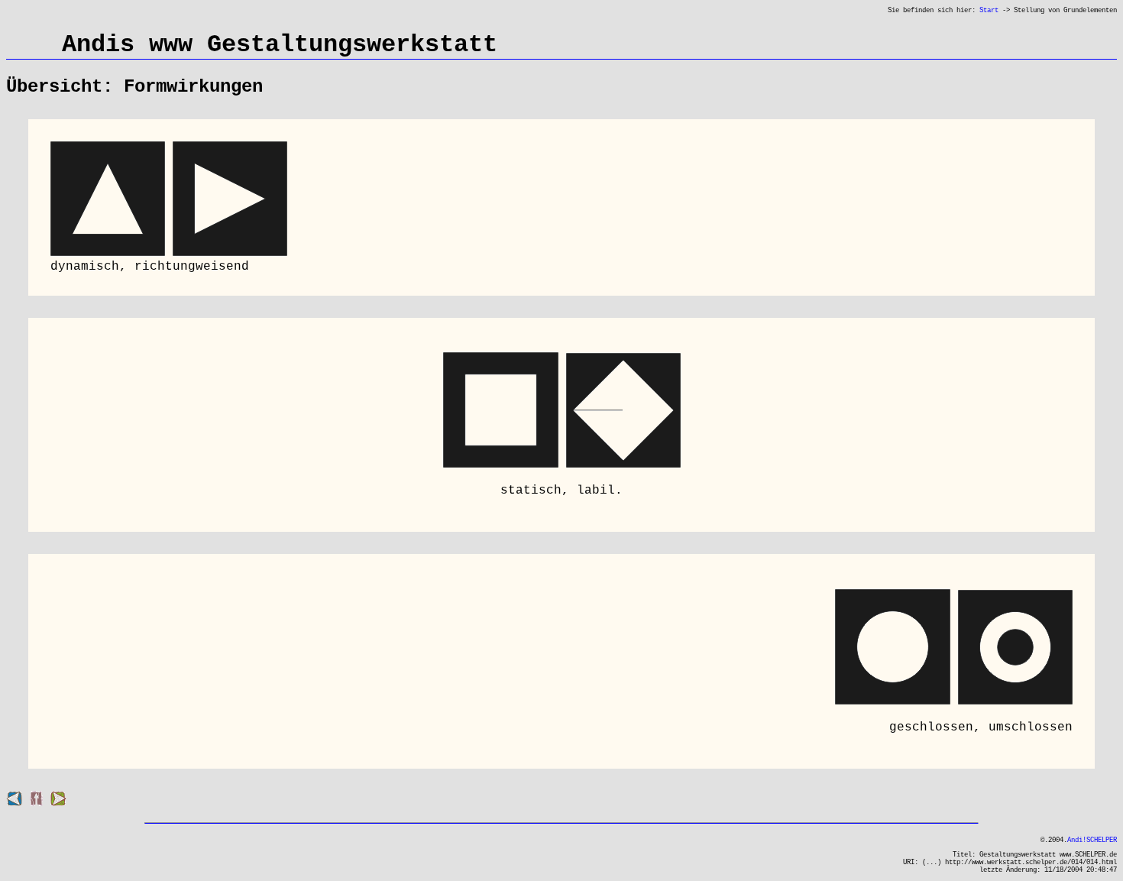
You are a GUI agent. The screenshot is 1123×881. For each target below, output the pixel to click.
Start (988, 11)
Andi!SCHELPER (1092, 840)
